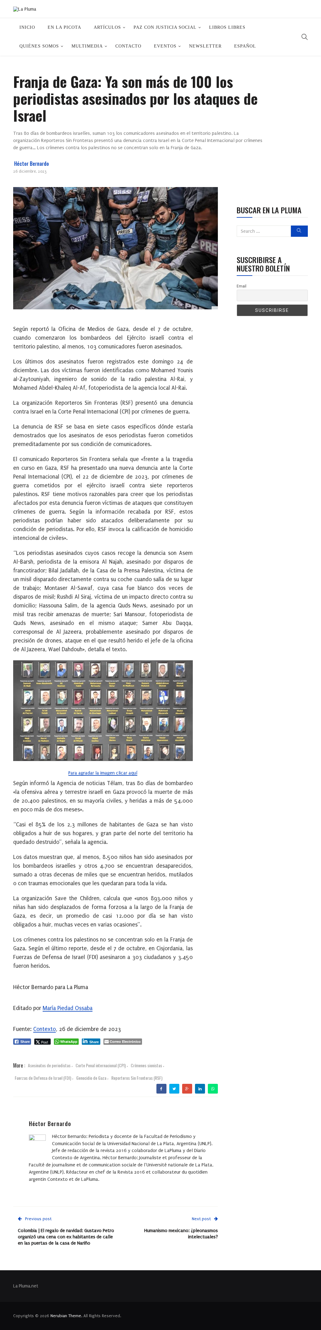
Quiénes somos (39, 46)
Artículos (107, 27)
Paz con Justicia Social (165, 27)
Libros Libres (227, 27)
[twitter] (174, 1088)
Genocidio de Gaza (91, 1077)
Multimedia (87, 46)
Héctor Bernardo (31, 163)
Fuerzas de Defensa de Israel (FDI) (43, 1077)
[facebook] (161, 1088)
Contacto (128, 46)
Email (241, 286)
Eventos (165, 46)
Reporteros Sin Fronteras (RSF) (136, 1077)
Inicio (27, 27)
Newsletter (205, 46)
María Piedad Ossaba (67, 1008)
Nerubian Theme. (66, 1315)
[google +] (187, 1088)
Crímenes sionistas (146, 1065)
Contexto (44, 1029)
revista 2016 (114, 1150)
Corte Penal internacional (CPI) (101, 1065)
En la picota (64, 27)
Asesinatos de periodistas (49, 1065)
